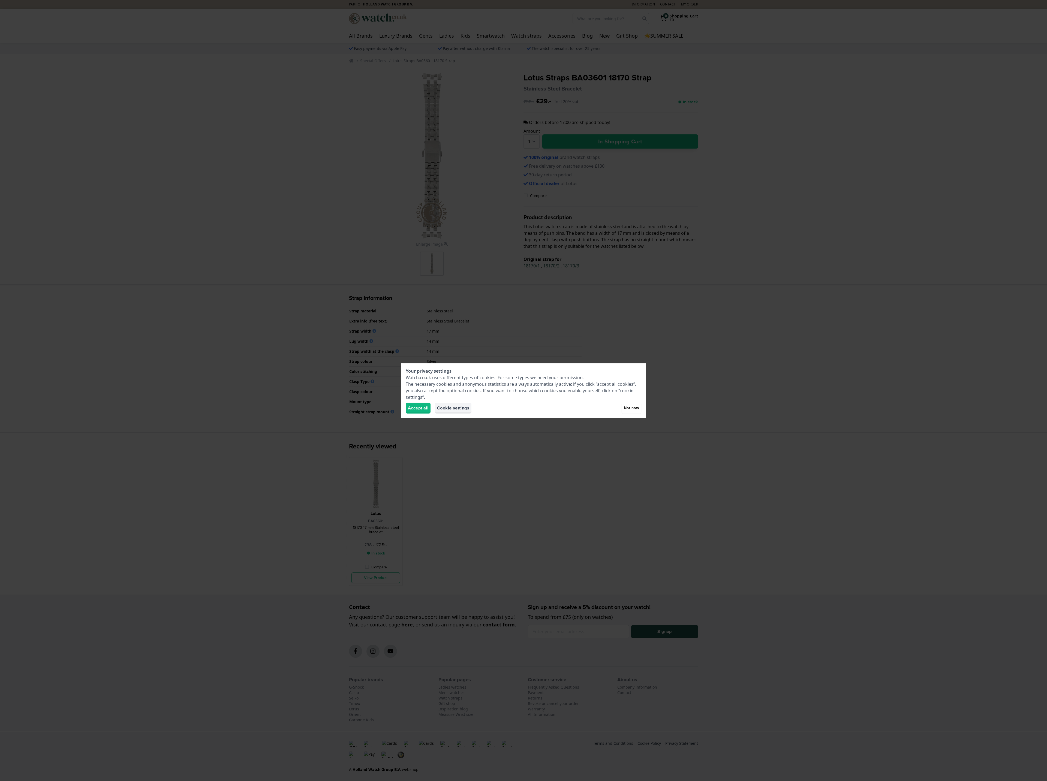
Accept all (418, 408)
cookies (487, 378)
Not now (631, 408)
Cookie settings (453, 408)
